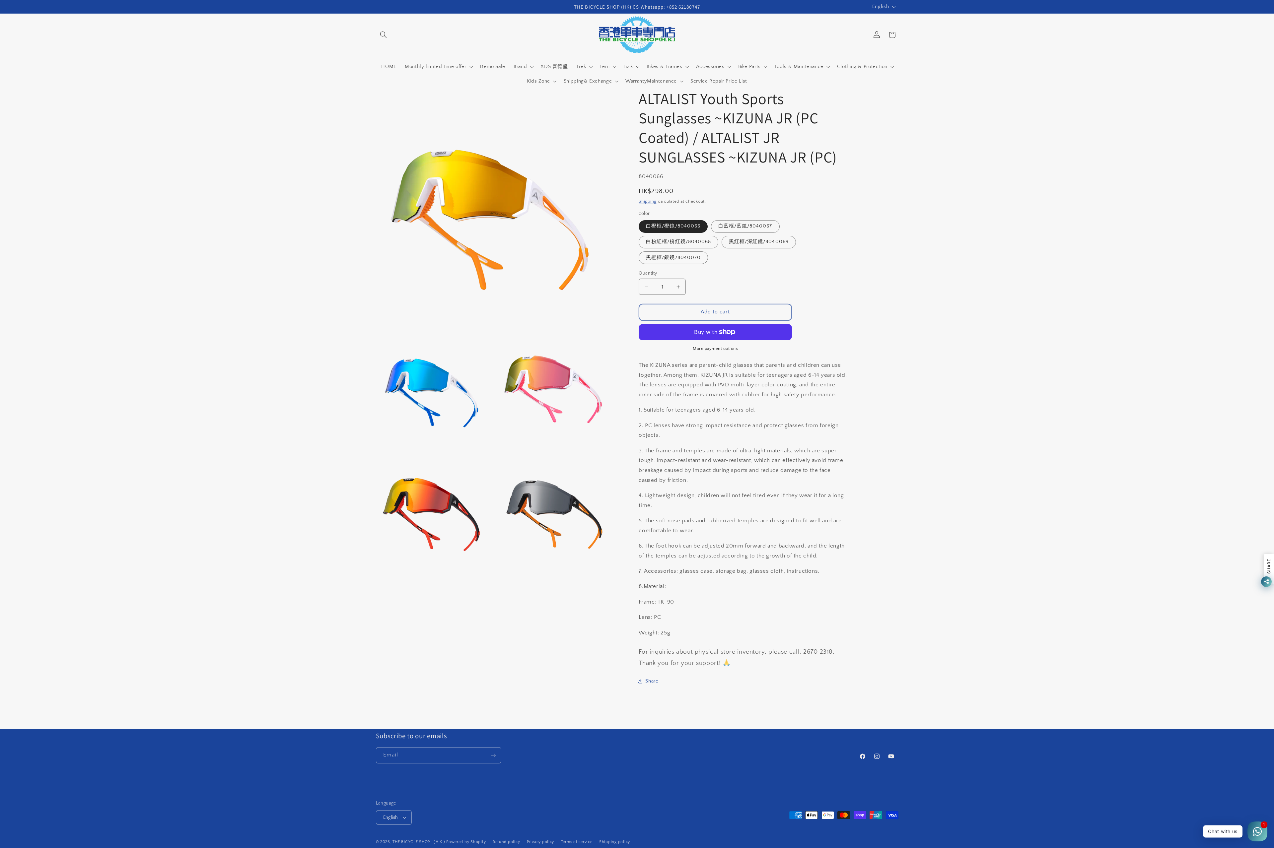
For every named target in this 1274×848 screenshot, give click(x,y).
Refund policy (506, 842)
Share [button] (651, 681)
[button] (383, 34)
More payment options (715, 348)
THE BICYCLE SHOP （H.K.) (419, 842)
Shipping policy (614, 842)
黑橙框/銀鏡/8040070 (673, 257)
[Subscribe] (493, 755)
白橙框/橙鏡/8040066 (673, 226)
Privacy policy (540, 842)
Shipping (648, 201)
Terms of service (577, 842)
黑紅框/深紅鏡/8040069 (759, 241)
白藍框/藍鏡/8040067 (745, 226)
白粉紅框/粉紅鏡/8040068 (678, 241)
